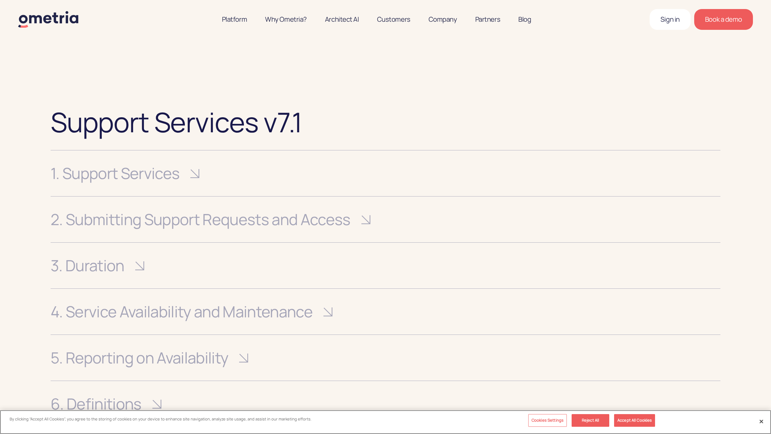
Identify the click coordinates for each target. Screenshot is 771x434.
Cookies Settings (547, 420)
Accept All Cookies (634, 420)
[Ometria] (48, 19)
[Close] (761, 421)
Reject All (590, 420)
